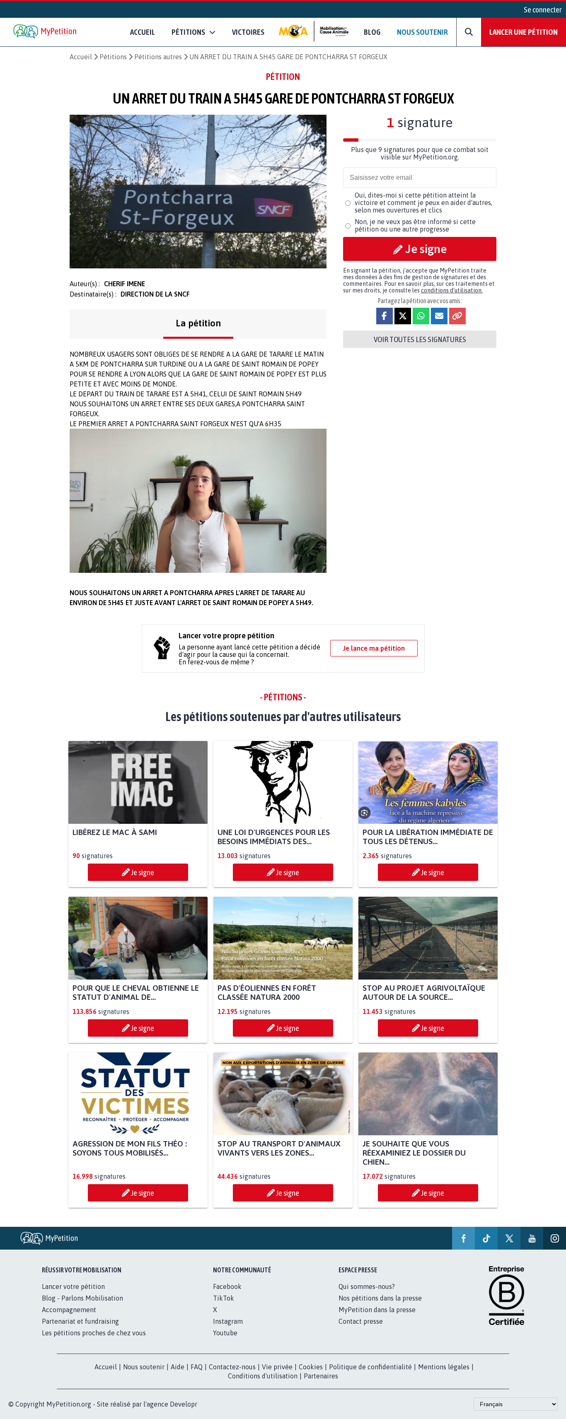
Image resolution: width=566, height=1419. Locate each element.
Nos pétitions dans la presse (380, 1298)
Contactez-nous (232, 1367)
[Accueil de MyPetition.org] (45, 32)
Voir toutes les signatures (420, 339)
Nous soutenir (422, 31)
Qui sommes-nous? (367, 1286)
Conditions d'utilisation (263, 1376)
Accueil (142, 31)
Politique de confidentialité (370, 1367)
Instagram (228, 1321)
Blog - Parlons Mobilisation (82, 1298)
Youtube (225, 1333)
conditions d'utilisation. (452, 290)
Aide (177, 1367)
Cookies (311, 1367)
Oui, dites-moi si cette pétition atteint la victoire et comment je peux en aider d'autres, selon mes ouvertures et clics (423, 202)
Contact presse (361, 1321)
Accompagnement (69, 1309)
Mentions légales (443, 1367)
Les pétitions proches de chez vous (94, 1333)
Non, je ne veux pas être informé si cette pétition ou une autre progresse (415, 225)
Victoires (248, 31)
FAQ (197, 1367)
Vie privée (277, 1367)
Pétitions (113, 56)
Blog (372, 31)
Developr (183, 1404)
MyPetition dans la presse (377, 1309)
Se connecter (543, 9)
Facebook (227, 1286)
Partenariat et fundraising (80, 1321)
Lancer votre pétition (73, 1286)
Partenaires (321, 1376)
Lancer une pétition (523, 31)
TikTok (223, 1298)
